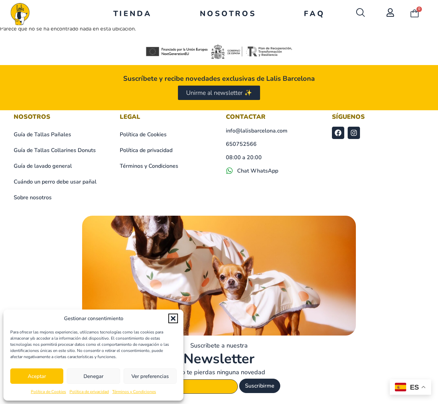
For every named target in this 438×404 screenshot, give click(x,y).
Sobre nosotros (33, 197)
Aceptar (37, 376)
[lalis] (20, 14)
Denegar (93, 376)
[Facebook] (338, 133)
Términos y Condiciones (134, 391)
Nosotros (228, 13)
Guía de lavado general (43, 166)
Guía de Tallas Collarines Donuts (55, 150)
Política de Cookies (48, 391)
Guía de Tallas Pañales (42, 134)
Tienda (132, 13)
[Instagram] (354, 133)
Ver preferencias (150, 376)
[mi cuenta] (390, 12)
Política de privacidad (89, 391)
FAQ (314, 13)
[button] (173, 318)
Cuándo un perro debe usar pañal (55, 182)
